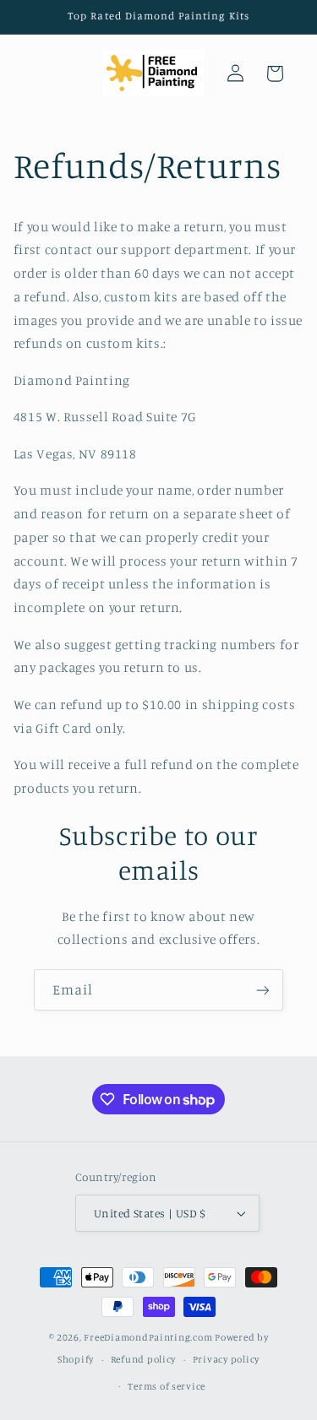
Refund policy (144, 1359)
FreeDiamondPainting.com (148, 1337)
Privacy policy (226, 1359)
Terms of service (166, 1386)
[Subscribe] (262, 990)
